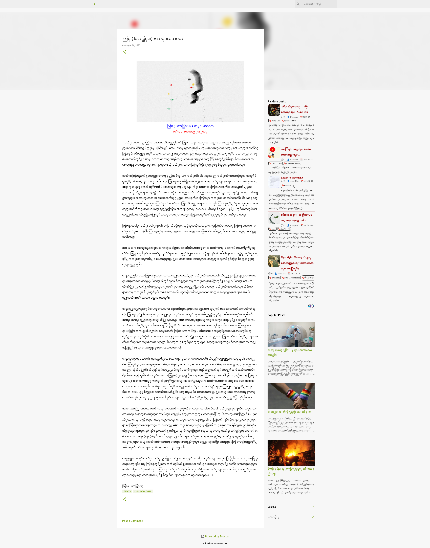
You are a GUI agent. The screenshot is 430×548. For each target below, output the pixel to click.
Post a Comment (132, 520)
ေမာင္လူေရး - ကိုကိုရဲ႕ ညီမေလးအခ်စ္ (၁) (289, 411)
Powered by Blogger (217, 536)
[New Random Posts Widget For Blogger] (311, 306)
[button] (124, 52)
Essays (127, 491)
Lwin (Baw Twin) (143, 491)
